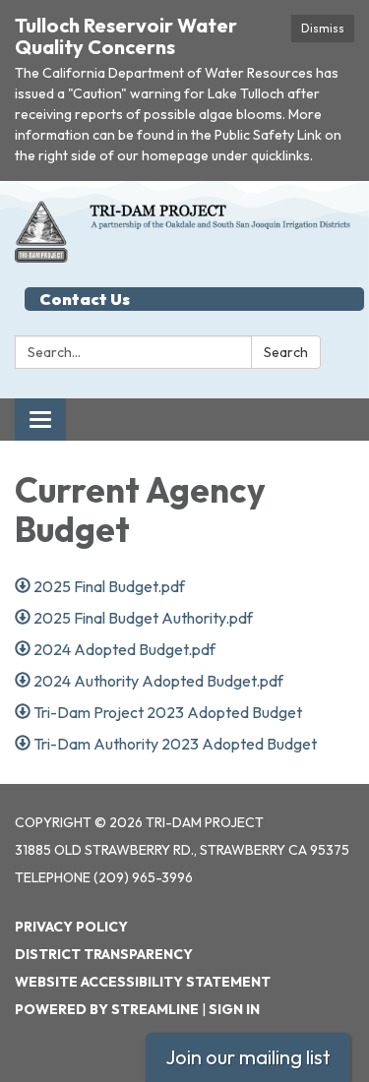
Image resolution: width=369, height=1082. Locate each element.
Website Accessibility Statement (143, 982)
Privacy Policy (71, 926)
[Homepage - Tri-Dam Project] (184, 232)
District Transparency (104, 954)
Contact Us (84, 299)
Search (286, 352)
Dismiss (322, 28)
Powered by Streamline (107, 1009)
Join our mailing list (248, 1057)
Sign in (234, 1009)
